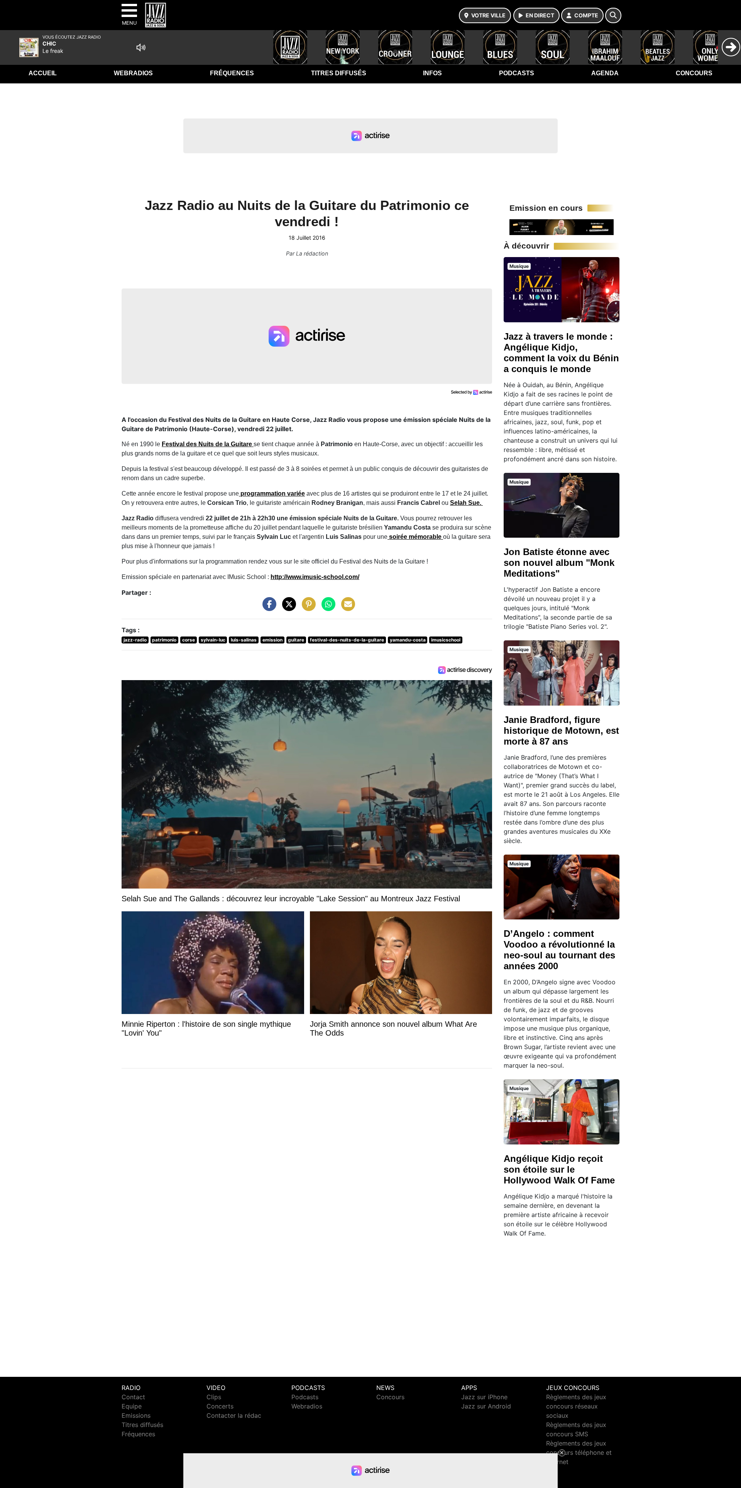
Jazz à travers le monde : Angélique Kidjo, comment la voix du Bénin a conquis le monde (561, 352)
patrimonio (164, 640)
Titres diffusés (338, 73)
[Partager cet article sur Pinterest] (307, 608)
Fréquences (232, 73)
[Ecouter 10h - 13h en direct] (561, 226)
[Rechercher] (613, 15)
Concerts (219, 1406)
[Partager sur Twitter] (287, 608)
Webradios (133, 73)
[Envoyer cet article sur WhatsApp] (326, 608)
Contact (133, 1397)
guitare (296, 640)
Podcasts (516, 73)
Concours (694, 73)
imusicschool (445, 640)
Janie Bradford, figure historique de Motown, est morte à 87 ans (561, 730)
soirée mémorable (415, 536)
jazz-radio (135, 640)
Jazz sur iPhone (484, 1397)
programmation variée (272, 493)
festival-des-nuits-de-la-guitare (347, 640)
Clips (213, 1397)
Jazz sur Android (486, 1406)
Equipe (132, 1406)
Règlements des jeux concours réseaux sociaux (576, 1406)
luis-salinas (244, 640)
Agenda (605, 73)
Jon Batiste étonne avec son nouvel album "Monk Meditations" (559, 563)
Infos (432, 73)
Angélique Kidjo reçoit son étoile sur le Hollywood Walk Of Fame (559, 1169)
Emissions (136, 1415)
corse (188, 640)
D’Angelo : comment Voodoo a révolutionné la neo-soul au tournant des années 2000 (559, 949)
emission (272, 640)
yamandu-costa (408, 640)
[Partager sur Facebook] (267, 608)
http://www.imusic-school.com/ (315, 577)
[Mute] (141, 47)
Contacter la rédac (233, 1415)
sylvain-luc (213, 640)
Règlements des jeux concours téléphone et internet (579, 1452)
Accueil (43, 73)
